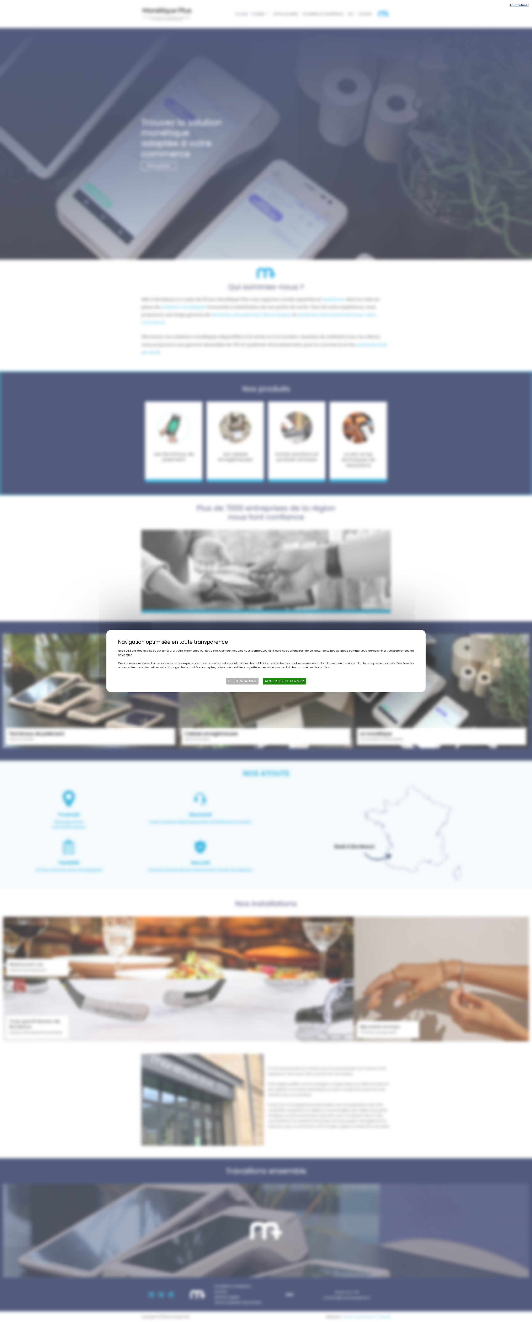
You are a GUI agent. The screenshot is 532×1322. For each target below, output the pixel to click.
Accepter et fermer (284, 681)
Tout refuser (519, 5)
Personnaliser (242, 681)
